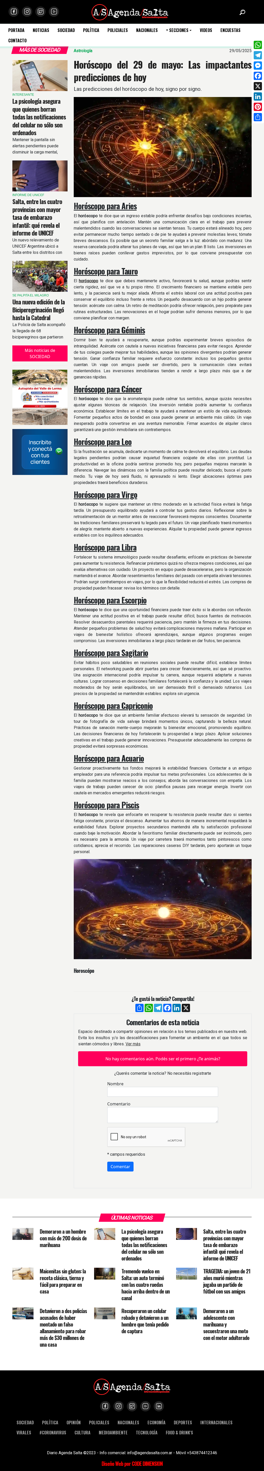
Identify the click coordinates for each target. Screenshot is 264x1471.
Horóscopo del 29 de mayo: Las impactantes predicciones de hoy (163, 70)
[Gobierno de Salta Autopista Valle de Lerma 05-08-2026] (40, 397)
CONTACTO (17, 40)
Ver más (133, 1043)
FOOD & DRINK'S (179, 1432)
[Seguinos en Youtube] (54, 11)
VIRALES (23, 1432)
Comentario (118, 1104)
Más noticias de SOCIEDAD (40, 353)
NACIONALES (147, 30)
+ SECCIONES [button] (177, 30)
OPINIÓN (74, 1422)
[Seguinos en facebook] (14, 11)
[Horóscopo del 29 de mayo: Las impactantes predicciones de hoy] (163, 147)
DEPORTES (183, 1422)
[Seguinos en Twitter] (40, 11)
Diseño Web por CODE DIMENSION (132, 1463)
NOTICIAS (41, 30)
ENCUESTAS (230, 30)
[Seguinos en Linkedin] (159, 1406)
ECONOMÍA (156, 1422)
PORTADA (16, 30)
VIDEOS (206, 30)
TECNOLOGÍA (147, 1432)
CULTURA (82, 1432)
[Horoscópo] (163, 911)
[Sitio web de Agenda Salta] (130, 12)
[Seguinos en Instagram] (27, 11)
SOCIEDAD (66, 30)
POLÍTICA (91, 30)
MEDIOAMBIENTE (113, 1432)
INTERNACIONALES (216, 1422)
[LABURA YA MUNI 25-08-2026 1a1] (40, 452)
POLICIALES (118, 30)
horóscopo (88, 280)
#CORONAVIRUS (52, 1432)
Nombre (115, 1084)
